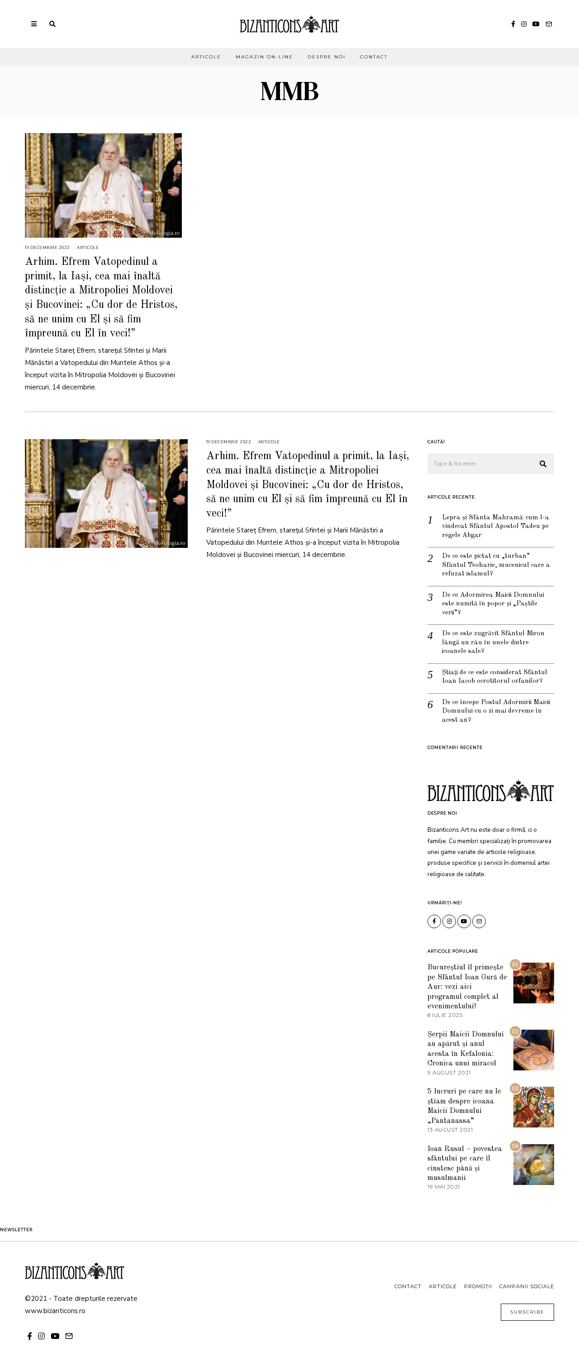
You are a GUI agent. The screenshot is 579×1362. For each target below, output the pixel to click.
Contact (374, 57)
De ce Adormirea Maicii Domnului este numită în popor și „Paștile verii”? (493, 604)
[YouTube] (536, 24)
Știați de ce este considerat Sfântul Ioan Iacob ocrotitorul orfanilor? (494, 677)
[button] (543, 464)
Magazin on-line (264, 57)
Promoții (478, 1286)
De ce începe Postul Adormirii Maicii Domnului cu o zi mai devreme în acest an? (496, 711)
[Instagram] (524, 24)
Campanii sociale (526, 1286)
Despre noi (327, 57)
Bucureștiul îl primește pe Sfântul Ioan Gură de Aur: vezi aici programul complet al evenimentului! (467, 987)
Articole (206, 57)
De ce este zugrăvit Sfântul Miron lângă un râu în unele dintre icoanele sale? (493, 642)
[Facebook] (513, 24)
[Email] (548, 24)
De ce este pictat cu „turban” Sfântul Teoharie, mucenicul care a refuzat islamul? (496, 565)
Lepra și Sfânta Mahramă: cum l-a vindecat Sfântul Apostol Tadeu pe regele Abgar (495, 526)
